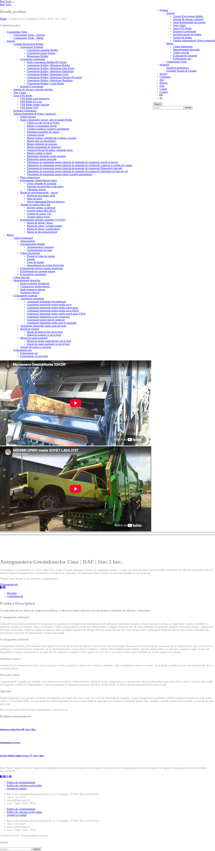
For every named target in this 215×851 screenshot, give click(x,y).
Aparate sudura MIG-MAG (41, 210)
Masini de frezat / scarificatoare (43, 228)
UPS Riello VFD (29, 107)
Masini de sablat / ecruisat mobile (44, 225)
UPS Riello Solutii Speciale (34, 104)
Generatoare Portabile (31, 47)
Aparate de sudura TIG (39, 213)
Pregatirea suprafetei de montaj (43, 131)
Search (157, 104)
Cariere (163, 89)
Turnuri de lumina (182, 37)
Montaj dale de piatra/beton (41, 141)
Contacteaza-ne (15, 596)
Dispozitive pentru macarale (41, 159)
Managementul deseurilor (186, 49)
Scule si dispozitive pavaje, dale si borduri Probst (46, 119)
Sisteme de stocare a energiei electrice (33, 89)
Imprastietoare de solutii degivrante (45, 265)
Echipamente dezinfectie (33, 274)
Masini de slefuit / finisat (40, 222)
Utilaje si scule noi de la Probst (43, 122)
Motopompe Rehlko (37, 56)
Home (3, 18)
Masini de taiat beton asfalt (41, 195)
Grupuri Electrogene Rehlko (188, 16)
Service (163, 73)
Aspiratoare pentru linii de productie (46, 319)
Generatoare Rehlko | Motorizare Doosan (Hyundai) (54, 77)
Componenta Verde (176, 61)
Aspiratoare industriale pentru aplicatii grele (43, 325)
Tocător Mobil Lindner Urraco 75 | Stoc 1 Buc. (22, 755)
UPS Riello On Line (31, 101)
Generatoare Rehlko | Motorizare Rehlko (48, 65)
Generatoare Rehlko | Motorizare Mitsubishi (50, 71)
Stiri (162, 79)
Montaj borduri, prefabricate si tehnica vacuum (51, 138)
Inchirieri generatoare (177, 67)
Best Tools (5, 1)
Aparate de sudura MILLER (35, 204)
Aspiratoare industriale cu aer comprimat (48, 316)
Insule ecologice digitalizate (34, 283)
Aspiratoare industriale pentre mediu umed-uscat (52, 307)
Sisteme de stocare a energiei (188, 19)
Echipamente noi (29, 353)
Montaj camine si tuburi (39, 153)
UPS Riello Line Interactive (35, 98)
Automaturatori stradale (32, 244)
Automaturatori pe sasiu (39, 250)
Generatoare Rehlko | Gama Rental (45, 83)
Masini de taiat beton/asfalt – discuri (39, 192)
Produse (164, 10)
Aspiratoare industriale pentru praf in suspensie (51, 322)
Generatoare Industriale (32, 59)
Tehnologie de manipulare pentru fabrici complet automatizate (59, 174)
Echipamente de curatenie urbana (37, 271)
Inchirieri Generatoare (184, 31)
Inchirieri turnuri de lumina (187, 34)
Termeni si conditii (16, 788)
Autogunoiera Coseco (10, 742)
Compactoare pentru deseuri (35, 286)
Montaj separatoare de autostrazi (44, 147)
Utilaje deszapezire (30, 253)
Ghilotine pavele (35, 135)
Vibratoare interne (36, 189)
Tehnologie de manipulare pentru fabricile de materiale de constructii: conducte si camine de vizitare (79, 165)
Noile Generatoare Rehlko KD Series (47, 62)
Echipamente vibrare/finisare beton (38, 180)
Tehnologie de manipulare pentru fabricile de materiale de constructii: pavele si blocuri (72, 162)
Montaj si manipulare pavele (42, 125)
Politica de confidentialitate (21, 782)
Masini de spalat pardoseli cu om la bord (48, 344)
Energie (170, 13)
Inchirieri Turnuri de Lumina (181, 70)
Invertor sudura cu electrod (41, 207)
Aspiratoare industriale (32, 298)
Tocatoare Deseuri (29, 292)
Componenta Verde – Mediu (28, 38)
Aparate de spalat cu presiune (35, 347)
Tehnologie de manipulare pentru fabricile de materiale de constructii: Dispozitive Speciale (74, 168)
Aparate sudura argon (38, 216)
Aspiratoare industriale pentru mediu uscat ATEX (53, 310)
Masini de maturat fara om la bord (45, 331)
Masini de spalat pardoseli (34, 338)
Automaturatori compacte (40, 247)
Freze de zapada (35, 262)
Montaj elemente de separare (42, 144)
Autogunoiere (27, 241)
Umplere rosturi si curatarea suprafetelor (48, 128)
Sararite (31, 259)
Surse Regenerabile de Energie (189, 22)
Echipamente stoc (182, 58)
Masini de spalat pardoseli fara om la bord (49, 341)
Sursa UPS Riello (182, 28)
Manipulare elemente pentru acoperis (46, 156)
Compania (165, 76)
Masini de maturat (29, 328)
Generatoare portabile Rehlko (42, 50)
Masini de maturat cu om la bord (44, 334)
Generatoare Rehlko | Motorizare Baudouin (50, 80)
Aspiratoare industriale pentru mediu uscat (49, 304)
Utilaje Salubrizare (183, 46)
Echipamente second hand (34, 356)
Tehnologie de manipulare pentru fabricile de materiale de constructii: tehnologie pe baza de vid (77, 171)
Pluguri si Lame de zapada (41, 256)
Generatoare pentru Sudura (41, 53)
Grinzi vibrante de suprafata (41, 183)
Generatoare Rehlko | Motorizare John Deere (50, 68)
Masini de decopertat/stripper (42, 231)
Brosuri (163, 82)
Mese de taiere (34, 198)
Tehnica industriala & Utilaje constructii (194, 40)
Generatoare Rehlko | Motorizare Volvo (48, 74)
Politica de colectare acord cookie (24, 785)
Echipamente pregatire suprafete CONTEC (43, 219)
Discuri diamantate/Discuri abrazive (46, 201)
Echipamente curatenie (185, 55)
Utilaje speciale (181, 52)
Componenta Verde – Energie (29, 35)
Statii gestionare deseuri (32, 289)
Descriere (12, 593)
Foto (162, 86)
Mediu (169, 43)
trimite (188, 107)
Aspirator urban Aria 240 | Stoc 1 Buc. (18, 729)
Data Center (179, 25)
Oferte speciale (28, 116)
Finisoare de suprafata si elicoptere (45, 186)
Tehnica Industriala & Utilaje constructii (34, 113)
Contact (164, 92)
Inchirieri (164, 64)
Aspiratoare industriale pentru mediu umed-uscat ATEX (56, 313)
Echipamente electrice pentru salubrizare (41, 268)
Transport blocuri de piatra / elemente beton (50, 150)
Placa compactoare (30, 177)
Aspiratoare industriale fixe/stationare (46, 301)
